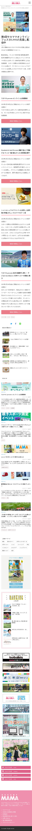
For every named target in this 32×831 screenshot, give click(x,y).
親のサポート (10, 541)
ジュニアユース (23, 547)
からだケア (14, 547)
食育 (12, 550)
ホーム (3, 6)
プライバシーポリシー (9, 822)
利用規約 (5, 814)
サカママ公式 (10, 767)
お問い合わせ (6, 818)
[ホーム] (16, 2)
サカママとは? (6, 810)
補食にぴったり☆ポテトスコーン (19, 368)
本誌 (28, 544)
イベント (3, 408)
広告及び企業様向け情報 (9, 812)
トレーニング (21, 544)
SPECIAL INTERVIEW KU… (20, 629)
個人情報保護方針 (7, 820)
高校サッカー (5, 550)
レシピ (13, 544)
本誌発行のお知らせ (5, 467)
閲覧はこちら (16, 584)
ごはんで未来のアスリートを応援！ (19, 339)
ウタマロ (7, 408)
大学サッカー (5, 544)
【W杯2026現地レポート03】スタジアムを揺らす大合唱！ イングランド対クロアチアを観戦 (16, 515)
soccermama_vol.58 (16, 581)
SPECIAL (8, 6)
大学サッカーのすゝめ (22, 541)
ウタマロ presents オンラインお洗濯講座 (13, 394)
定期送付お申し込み (16, 587)
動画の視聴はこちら (16, 121)
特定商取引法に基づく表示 (10, 816)
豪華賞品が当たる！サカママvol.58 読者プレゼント (16, 485)
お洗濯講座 (12, 408)
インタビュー (5, 547)
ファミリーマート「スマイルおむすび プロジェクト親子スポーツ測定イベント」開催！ (16, 425)
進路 (3, 541)
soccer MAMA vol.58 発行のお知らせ (12, 457)
